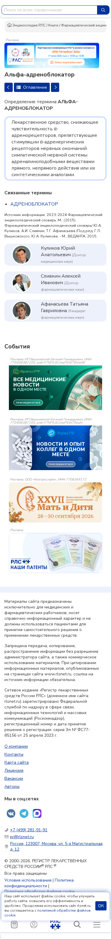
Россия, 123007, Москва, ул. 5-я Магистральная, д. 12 (56, 846)
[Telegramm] (23, 813)
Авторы (12, 786)
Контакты (13, 754)
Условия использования (28, 880)
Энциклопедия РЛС (29, 25)
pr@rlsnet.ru (22, 837)
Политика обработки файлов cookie (39, 891)
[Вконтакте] (10, 813)
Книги (53, 25)
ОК (101, 906)
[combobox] (49, 10)
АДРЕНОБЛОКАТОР (34, 204)
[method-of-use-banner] (51, 55)
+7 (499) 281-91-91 (28, 830)
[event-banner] (55, 502)
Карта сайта (16, 762)
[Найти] (103, 10)
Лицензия (13, 770)
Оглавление (34, 87)
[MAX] (37, 813)
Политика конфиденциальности (39, 883)
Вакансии (13, 778)
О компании (16, 746)
